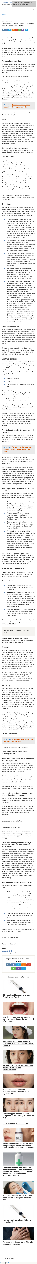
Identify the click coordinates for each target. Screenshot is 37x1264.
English (4, 14)
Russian (2, 1263)
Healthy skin (7, 3)
